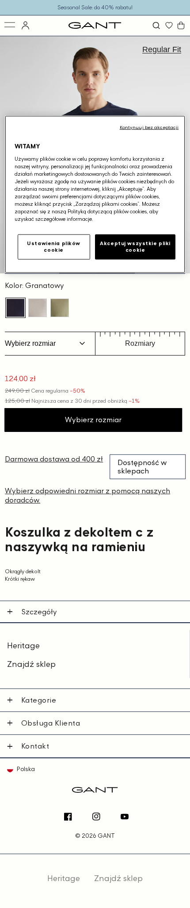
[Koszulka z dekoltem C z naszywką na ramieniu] (15, 308)
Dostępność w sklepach (142, 466)
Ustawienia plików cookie (53, 246)
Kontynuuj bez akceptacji (149, 127)
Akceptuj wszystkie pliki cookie (135, 246)
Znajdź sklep (31, 664)
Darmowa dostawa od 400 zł (54, 458)
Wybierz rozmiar (93, 419)
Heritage (23, 645)
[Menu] (10, 25)
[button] (157, 25)
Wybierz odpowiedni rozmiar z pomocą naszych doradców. (87, 495)
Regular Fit (161, 49)
